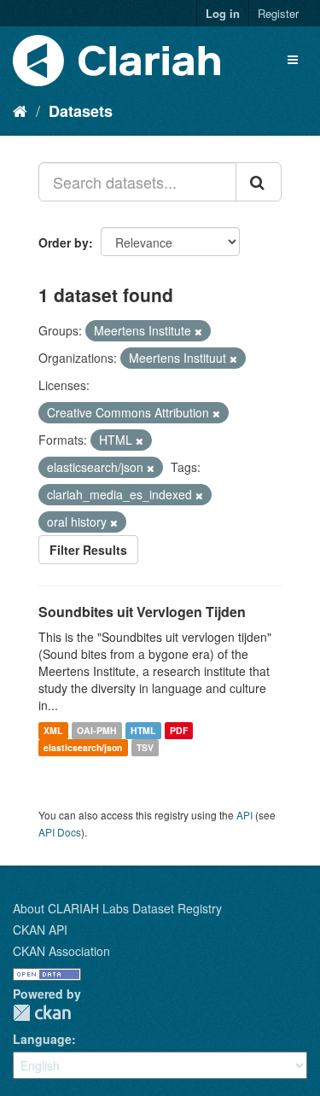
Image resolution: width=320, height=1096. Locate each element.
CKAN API (40, 929)
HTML (143, 730)
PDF (179, 730)
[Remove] (198, 331)
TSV (145, 747)
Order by (63, 242)
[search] (259, 181)
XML (53, 730)
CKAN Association (61, 950)
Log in (223, 13)
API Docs (59, 832)
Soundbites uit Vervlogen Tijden (142, 611)
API (244, 814)
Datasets (81, 111)
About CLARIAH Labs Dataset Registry (117, 908)
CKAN (42, 1013)
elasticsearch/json (83, 747)
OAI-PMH (97, 730)
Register (278, 13)
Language (42, 1038)
